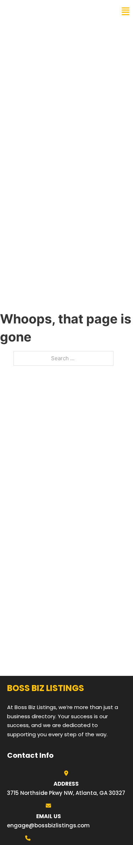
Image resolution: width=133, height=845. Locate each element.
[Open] (125, 11)
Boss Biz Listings (37, 11)
